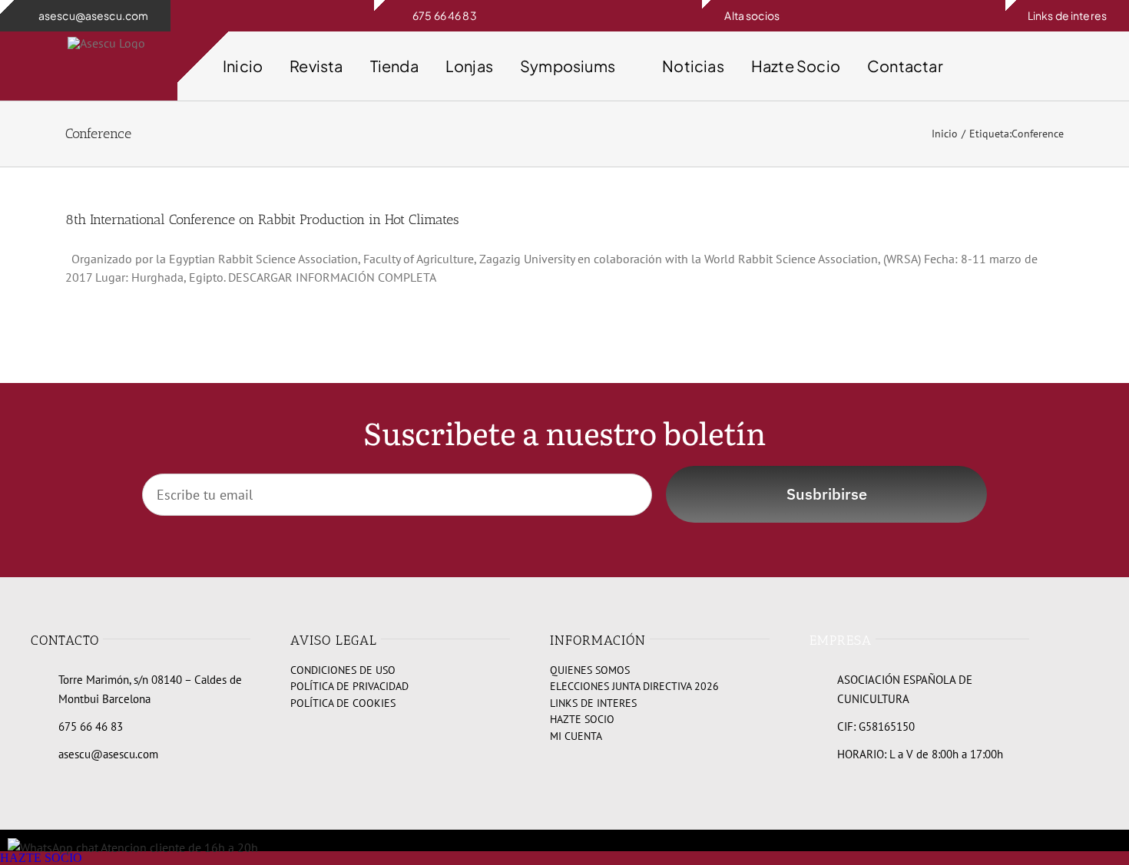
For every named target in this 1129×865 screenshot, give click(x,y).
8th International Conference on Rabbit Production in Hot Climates (262, 219)
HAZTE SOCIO (41, 857)
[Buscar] (1076, 66)
